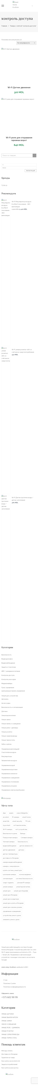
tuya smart (6, 825)
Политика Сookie (9, 983)
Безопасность (6, 655)
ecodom (6, 817)
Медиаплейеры (6, 683)
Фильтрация (30, 170)
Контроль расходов (8, 679)
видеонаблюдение (9, 846)
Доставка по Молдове (9, 1054)
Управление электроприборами (13, 790)
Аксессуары (5, 703)
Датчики (4, 711)
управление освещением (12, 911)
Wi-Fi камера (7, 829)
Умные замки (6, 719)
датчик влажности (25, 846)
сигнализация (8, 878)
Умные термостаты (8, 740)
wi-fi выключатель (19, 825)
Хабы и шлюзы (6, 744)
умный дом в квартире (11, 899)
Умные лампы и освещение (10, 724)
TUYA (3, 185)
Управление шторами (9, 786)
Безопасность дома (10, 833)
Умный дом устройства (9, 696)
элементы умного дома (11, 919)
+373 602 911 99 (9, 997)
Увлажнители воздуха (9, 760)
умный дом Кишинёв (21, 891)
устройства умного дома (12, 915)
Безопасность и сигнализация (12, 707)
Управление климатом (9, 774)
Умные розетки (6, 732)
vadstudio (19, 967)
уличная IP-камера (23, 883)
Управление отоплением (10, 782)
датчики (21, 850)
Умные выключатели (8, 715)
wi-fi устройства (21, 829)
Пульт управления (7, 687)
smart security (17, 821)
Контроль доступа (7, 675)
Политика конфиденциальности (14, 987)
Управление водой (8, 765)
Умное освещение (8, 1024)
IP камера (15, 817)
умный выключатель (23, 887)
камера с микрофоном (11, 866)
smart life (6, 821)
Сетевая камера (26, 838)
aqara (11, 813)
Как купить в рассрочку (9, 1068)
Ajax (4, 813)
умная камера (8, 887)
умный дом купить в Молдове (13, 903)
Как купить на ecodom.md (10, 1061)
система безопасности (24, 878)
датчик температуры (10, 854)
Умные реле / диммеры (9, 728)
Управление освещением (10, 778)
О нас (5, 980)
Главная (4, 26)
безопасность (23, 842)
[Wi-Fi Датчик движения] (19, 65)
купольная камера (9, 874)
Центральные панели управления (13, 691)
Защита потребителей (9, 1064)
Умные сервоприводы (9, 736)
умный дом (7, 891)
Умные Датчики (7, 1014)
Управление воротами (9, 769)
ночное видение (25, 874)
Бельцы (22, 833)
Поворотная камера (10, 838)
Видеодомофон (7, 659)
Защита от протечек (8, 667)
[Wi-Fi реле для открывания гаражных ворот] (19, 115)
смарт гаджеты (8, 883)
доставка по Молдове (11, 858)
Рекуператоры (6, 756)
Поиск (34, 155)
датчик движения (9, 850)
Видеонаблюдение (8, 663)
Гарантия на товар (8, 1057)
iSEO (26, 967)
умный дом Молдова (10, 895)
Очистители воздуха (8, 752)
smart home (26, 817)
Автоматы (4, 699)
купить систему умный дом (12, 870)
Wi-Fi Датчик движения (19, 87)
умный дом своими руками (12, 907)
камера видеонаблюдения (12, 862)
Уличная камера (8, 842)
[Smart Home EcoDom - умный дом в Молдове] (17, 5)
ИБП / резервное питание (10, 671)
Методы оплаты (6, 1051)
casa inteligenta (22, 813)
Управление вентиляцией (10, 749)
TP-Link (27, 821)
